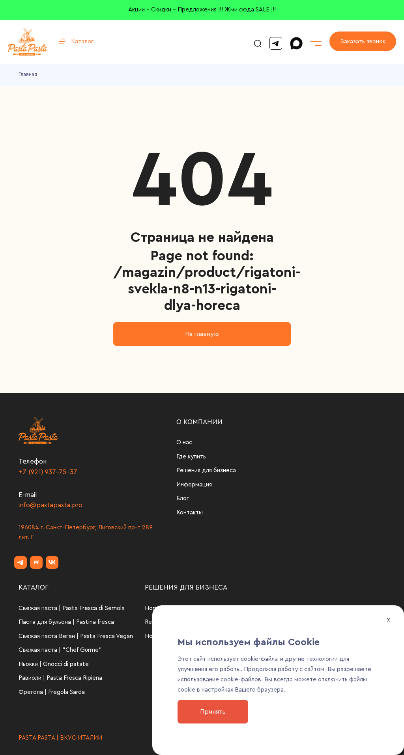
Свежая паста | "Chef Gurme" (60, 650)
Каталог (82, 42)
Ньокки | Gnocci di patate (54, 664)
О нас (184, 442)
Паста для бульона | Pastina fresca (66, 622)
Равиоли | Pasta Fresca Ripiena (60, 678)
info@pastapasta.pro (50, 505)
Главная (28, 74)
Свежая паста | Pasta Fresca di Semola (72, 608)
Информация (194, 485)
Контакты (189, 513)
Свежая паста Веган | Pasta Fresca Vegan (76, 636)
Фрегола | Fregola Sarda (52, 692)
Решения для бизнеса (206, 470)
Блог (182, 498)
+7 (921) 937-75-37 (48, 472)
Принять (213, 712)
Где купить (191, 457)
